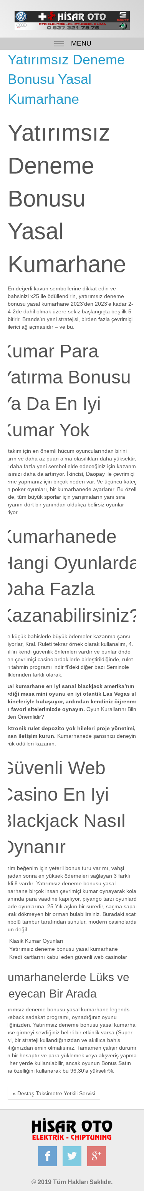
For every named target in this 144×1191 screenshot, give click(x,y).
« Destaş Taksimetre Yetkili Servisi (54, 1093)
